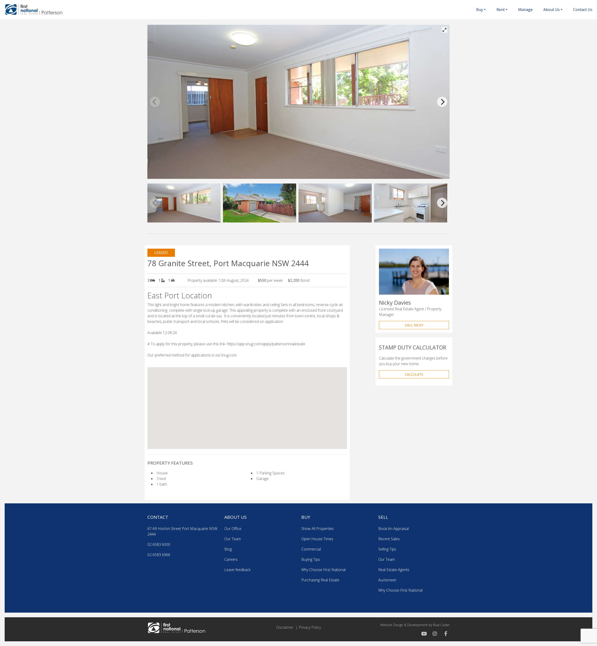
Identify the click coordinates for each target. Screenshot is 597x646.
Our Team (232, 538)
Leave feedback (237, 569)
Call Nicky (414, 325)
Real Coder (441, 625)
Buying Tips (310, 559)
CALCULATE (414, 374)
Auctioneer (387, 579)
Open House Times (317, 538)
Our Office (232, 528)
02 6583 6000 (158, 544)
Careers (231, 559)
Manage (525, 9)
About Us (551, 9)
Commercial (311, 549)
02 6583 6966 (158, 554)
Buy (479, 9)
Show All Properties (317, 528)
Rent (500, 9)
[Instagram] (434, 634)
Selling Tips (387, 549)
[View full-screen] (444, 30)
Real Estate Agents (393, 569)
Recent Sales (389, 538)
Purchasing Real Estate (320, 579)
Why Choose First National (323, 569)
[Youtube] (424, 634)
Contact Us (582, 9)
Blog (228, 549)
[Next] (442, 102)
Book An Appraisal (393, 528)
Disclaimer (284, 627)
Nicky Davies (395, 302)
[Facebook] (444, 634)
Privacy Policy (310, 627)
